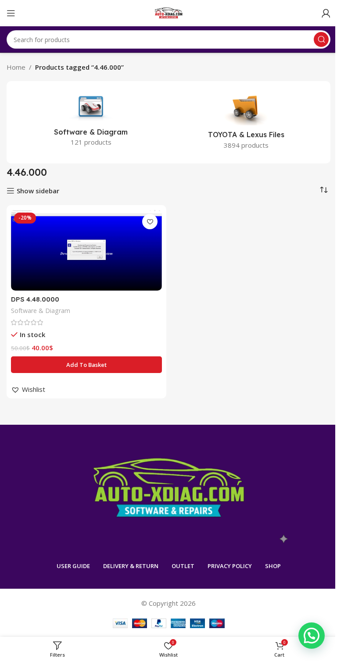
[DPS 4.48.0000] (86, 250)
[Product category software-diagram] (90, 121)
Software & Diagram (40, 310)
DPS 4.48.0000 (35, 299)
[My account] (326, 13)
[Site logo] (169, 12)
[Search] (321, 39)
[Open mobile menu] (11, 13)
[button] (86, 364)
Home (16, 67)
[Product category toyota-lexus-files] (246, 122)
